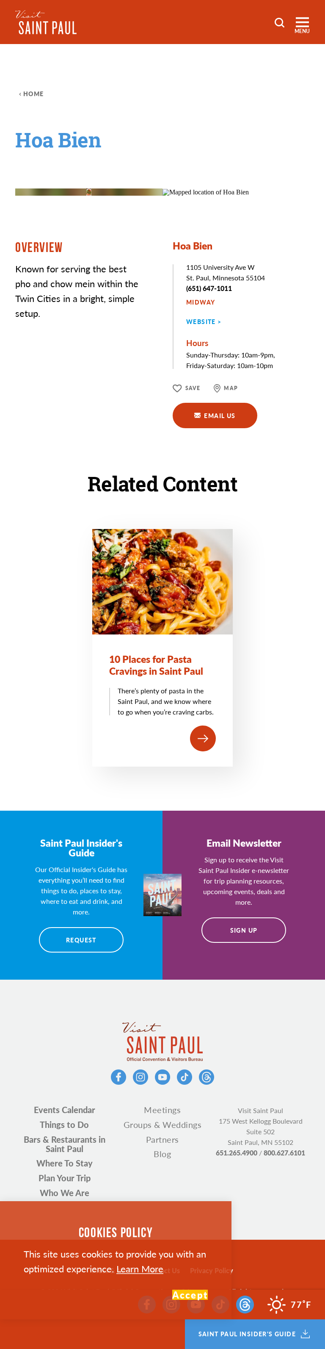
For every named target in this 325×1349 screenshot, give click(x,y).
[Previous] (120, 170)
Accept (190, 1295)
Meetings (162, 1110)
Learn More (139, 1268)
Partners (162, 1139)
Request (81, 940)
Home (33, 93)
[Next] (144, 170)
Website (201, 321)
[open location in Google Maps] (205, 191)
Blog (162, 1154)
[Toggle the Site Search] (279, 22)
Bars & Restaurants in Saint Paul (64, 1144)
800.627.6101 (284, 1153)
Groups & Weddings (163, 1124)
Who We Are (64, 1193)
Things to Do (64, 1124)
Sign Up (244, 930)
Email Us (219, 415)
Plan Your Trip (65, 1178)
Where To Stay (64, 1163)
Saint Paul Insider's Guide (247, 1334)
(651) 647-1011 (209, 288)
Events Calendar (64, 1110)
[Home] (46, 22)
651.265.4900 (236, 1153)
